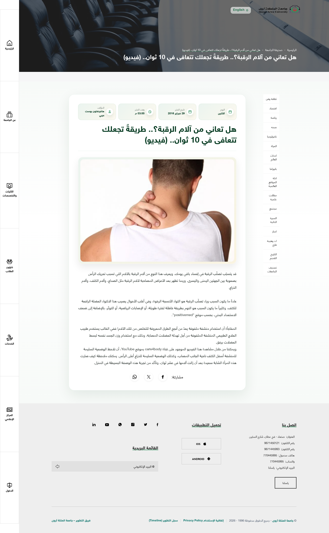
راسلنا (271, 467)
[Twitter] (145, 424)
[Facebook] (163, 377)
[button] (9, 117)
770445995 (270, 455)
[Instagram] (132, 424)
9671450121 (271, 442)
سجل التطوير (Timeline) (163, 520)
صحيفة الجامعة (273, 50)
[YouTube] (107, 424)
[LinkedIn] (94, 424)
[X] (149, 377)
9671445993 (271, 448)
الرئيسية (291, 50)
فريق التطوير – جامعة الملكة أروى (71, 520)
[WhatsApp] (134, 377)
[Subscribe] (57, 466)
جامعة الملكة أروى (282, 521)
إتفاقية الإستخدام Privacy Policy (203, 520)
